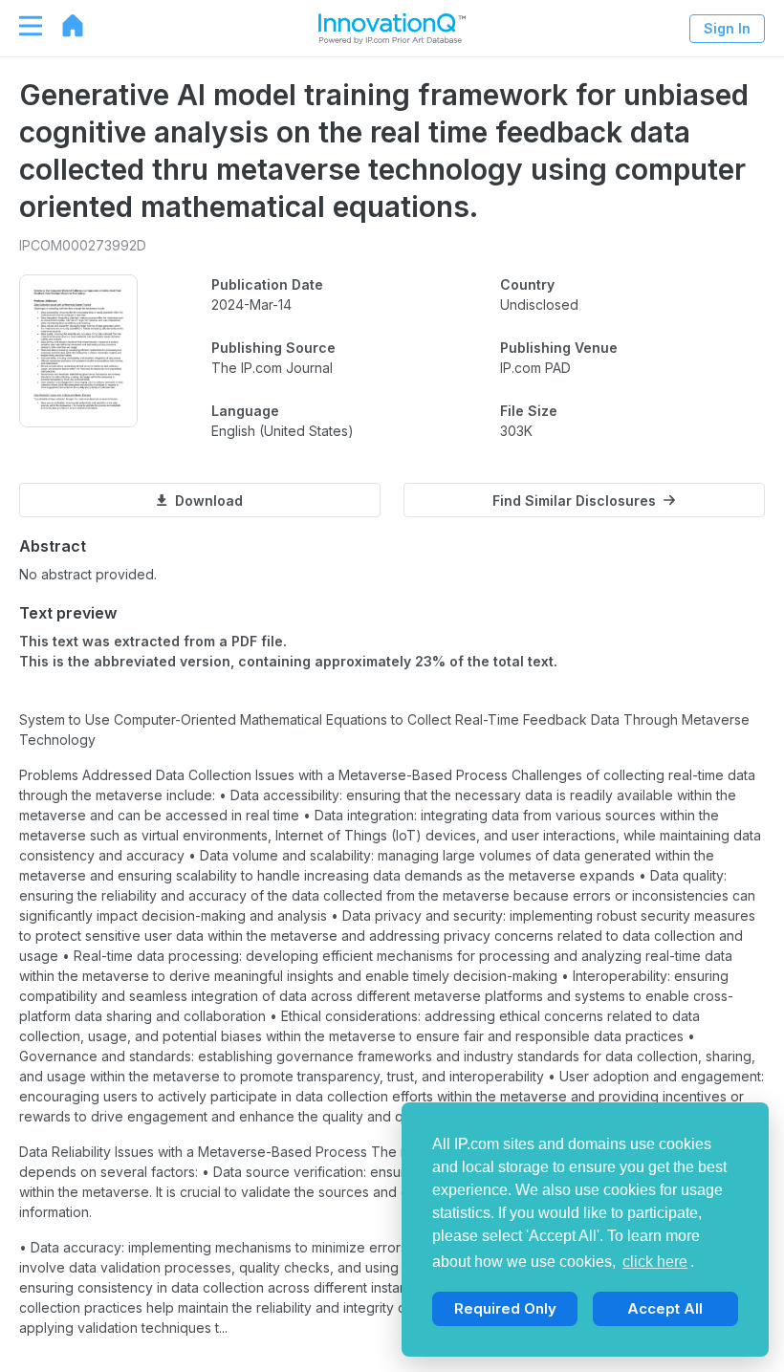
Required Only (505, 1308)
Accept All (665, 1308)
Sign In (727, 28)
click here (654, 1261)
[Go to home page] (63, 25)
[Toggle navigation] (21, 25)
